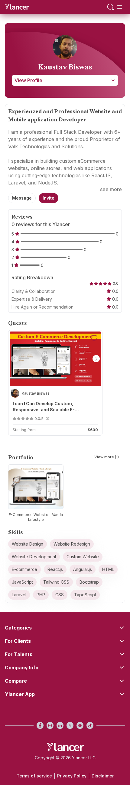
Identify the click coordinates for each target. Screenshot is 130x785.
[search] (110, 7)
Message (22, 197)
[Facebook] (40, 725)
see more (111, 189)
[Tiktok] (89, 725)
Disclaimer (103, 775)
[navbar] (120, 7)
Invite (48, 197)
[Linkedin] (60, 725)
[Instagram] (50, 725)
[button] (14, 358)
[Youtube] (79, 725)
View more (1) (106, 457)
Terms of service (34, 775)
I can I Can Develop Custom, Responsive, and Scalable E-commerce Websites (44, 407)
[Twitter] (70, 725)
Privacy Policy (71, 775)
